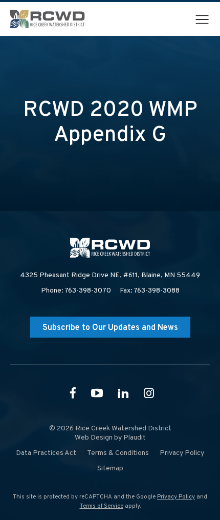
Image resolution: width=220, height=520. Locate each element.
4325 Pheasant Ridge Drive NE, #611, (110, 275)
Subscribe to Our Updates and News (110, 328)
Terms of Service (101, 506)
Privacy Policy (176, 497)
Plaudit (134, 437)
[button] (202, 19)
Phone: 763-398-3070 (76, 290)
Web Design (94, 437)
